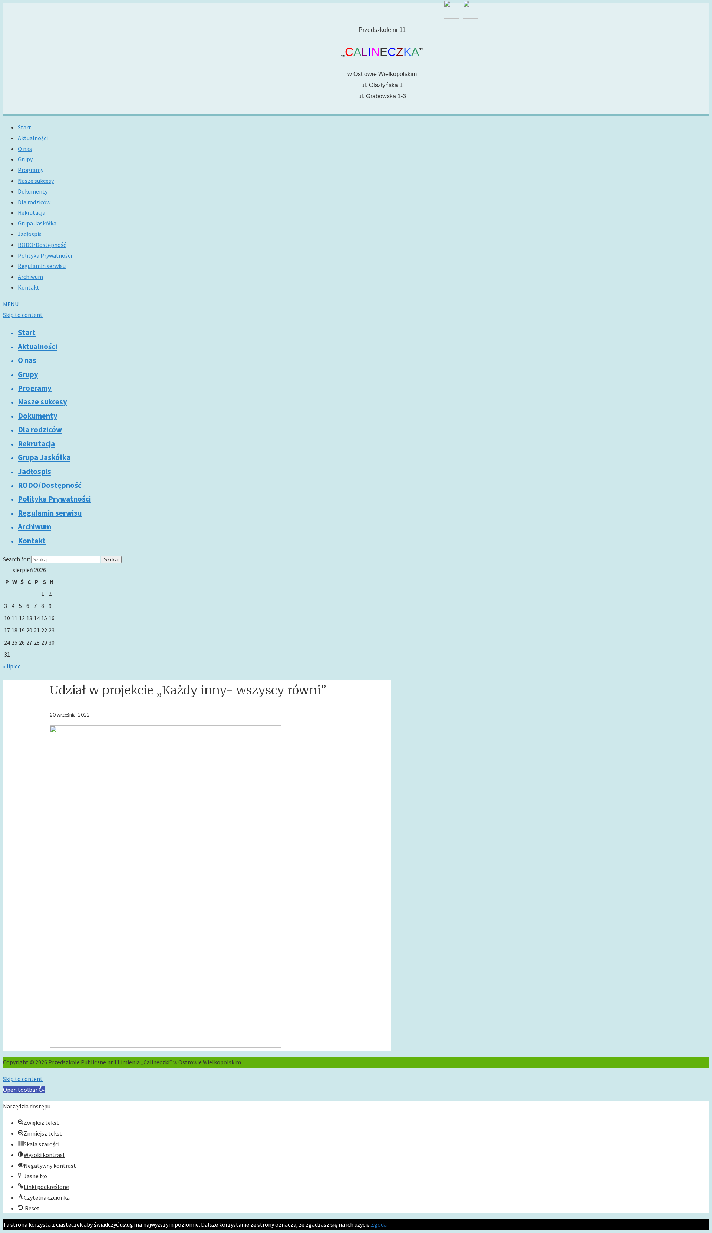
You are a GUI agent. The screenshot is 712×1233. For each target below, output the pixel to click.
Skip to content (23, 314)
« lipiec (11, 666)
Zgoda (379, 1224)
